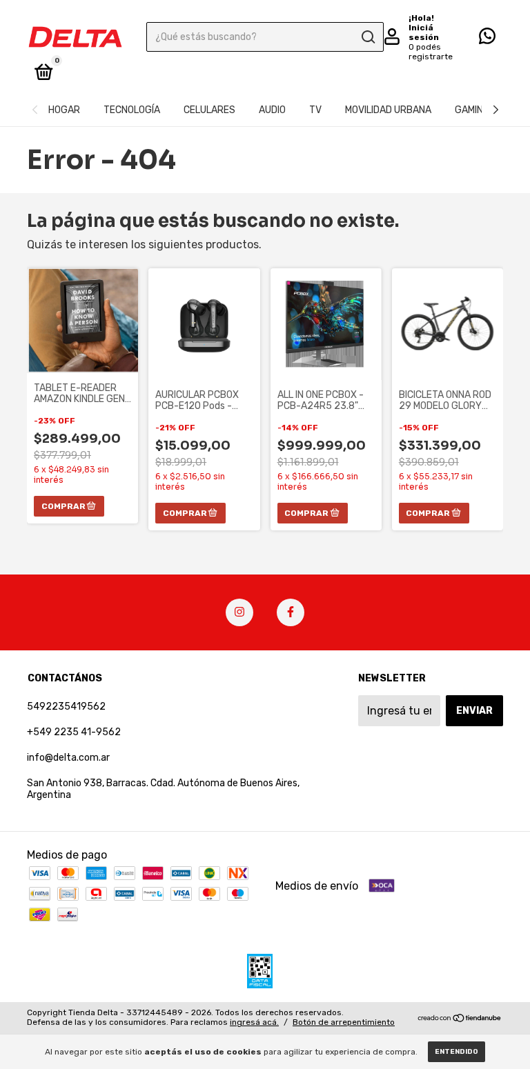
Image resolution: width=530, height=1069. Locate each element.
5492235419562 (66, 706)
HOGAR (64, 110)
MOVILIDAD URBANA (388, 110)
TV (315, 110)
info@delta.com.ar (68, 757)
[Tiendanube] (460, 1019)
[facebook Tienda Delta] (290, 612)
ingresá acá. (254, 1022)
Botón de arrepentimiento (344, 1022)
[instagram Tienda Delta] (239, 612)
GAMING (472, 110)
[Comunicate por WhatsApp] (487, 39)
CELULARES (209, 110)
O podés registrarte (431, 51)
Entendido (456, 1052)
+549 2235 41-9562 (74, 732)
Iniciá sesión (424, 32)
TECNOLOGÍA (132, 110)
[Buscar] (367, 37)
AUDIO (272, 110)
